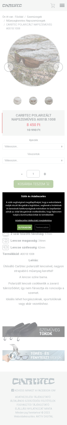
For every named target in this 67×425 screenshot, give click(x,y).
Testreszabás (42, 227)
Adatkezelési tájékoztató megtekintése (33, 220)
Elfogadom (24, 227)
